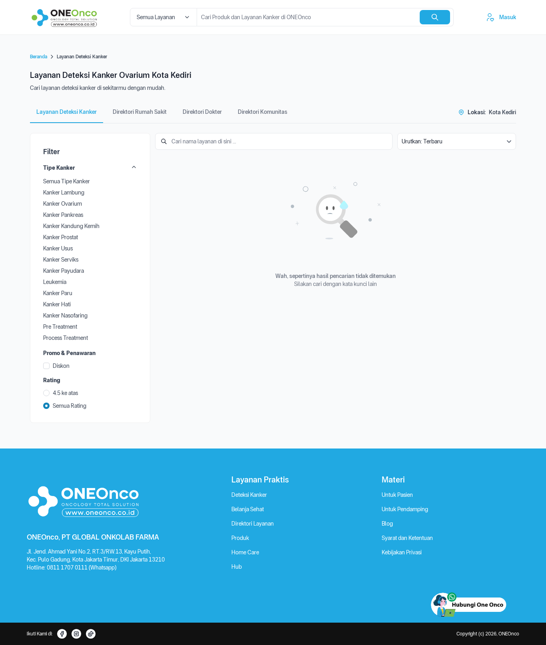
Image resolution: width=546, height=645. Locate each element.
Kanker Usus (58, 248)
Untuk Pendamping (405, 509)
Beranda (38, 57)
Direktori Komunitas (262, 112)
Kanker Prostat (60, 237)
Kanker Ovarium (62, 203)
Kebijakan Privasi (402, 552)
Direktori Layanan (252, 523)
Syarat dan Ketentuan (407, 538)
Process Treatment (65, 338)
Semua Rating (69, 406)
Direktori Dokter (202, 112)
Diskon (61, 366)
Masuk (507, 17)
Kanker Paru (57, 293)
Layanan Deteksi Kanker (66, 112)
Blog (387, 523)
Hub (236, 567)
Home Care (245, 552)
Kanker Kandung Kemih (71, 226)
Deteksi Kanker (249, 495)
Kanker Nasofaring (65, 315)
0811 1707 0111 (68, 567)
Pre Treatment (60, 326)
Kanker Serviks (60, 259)
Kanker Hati (57, 304)
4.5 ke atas (65, 393)
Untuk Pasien (397, 495)
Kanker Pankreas (63, 215)
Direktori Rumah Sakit (140, 112)
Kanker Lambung (63, 192)
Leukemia (54, 282)
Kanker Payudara (63, 271)
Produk (240, 538)
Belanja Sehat (247, 509)
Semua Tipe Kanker (66, 181)
